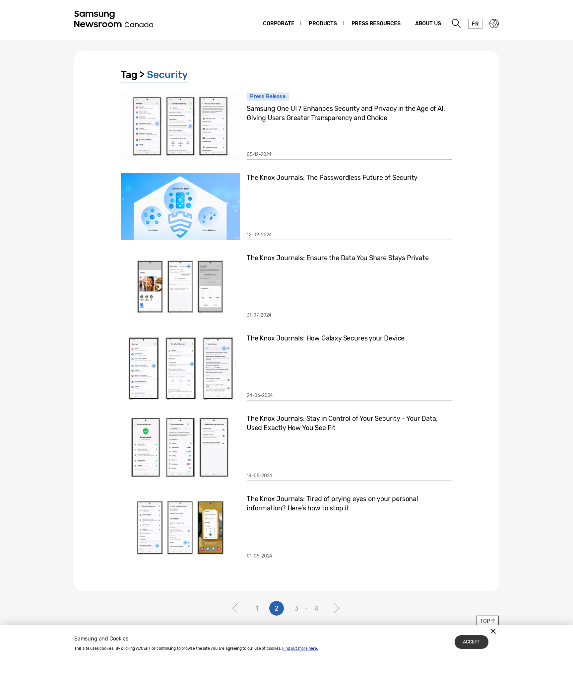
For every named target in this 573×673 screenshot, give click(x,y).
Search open (456, 23)
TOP (485, 621)
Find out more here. (300, 648)
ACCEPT (471, 642)
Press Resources (376, 23)
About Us (428, 23)
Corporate (278, 23)
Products (323, 23)
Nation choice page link (494, 23)
